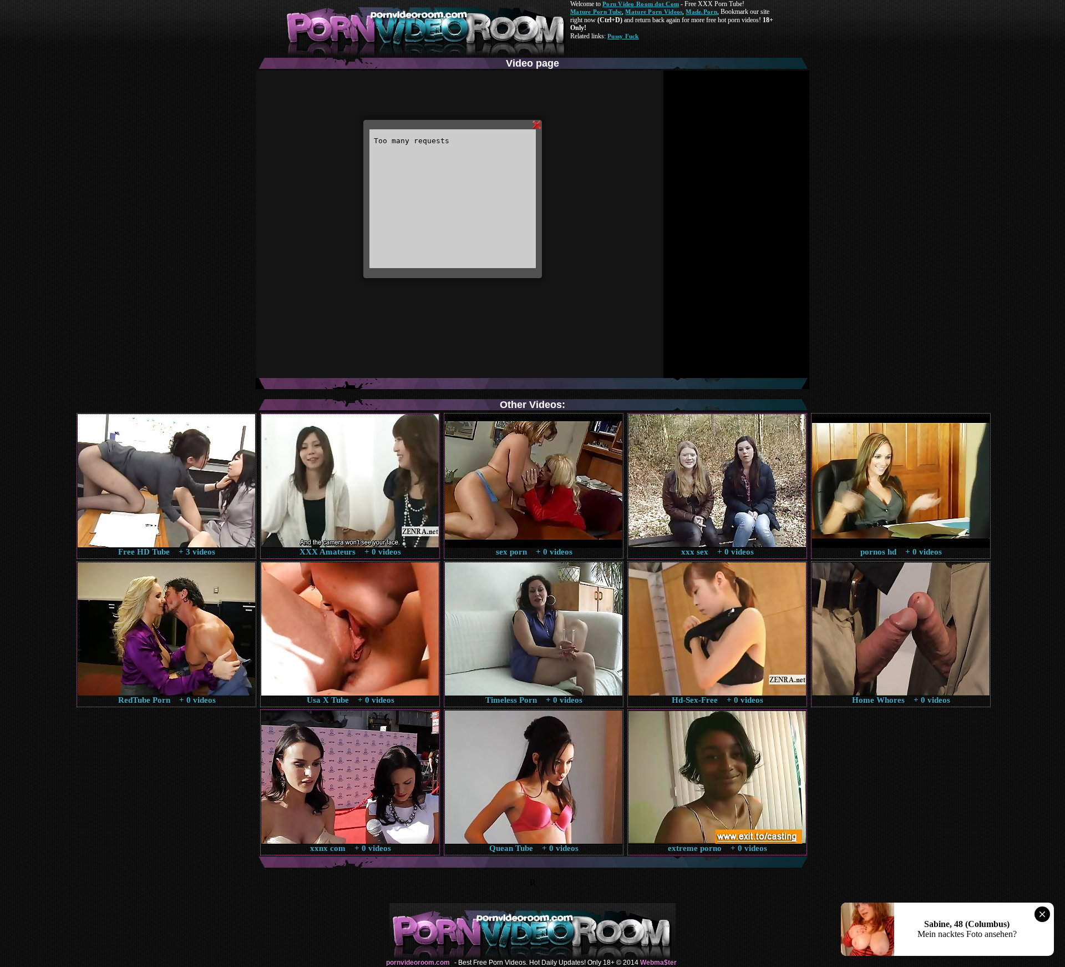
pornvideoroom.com (418, 962)
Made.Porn (701, 11)
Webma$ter (658, 962)
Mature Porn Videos (653, 11)
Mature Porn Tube (596, 11)
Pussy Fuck (623, 36)
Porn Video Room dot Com (640, 4)
